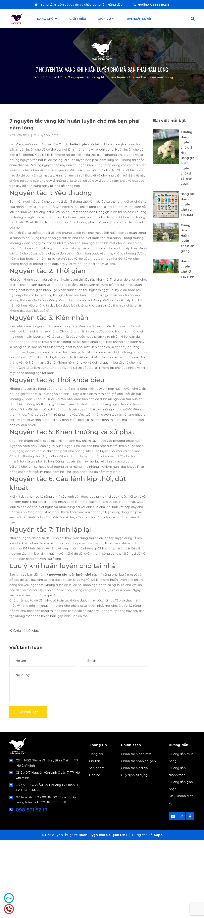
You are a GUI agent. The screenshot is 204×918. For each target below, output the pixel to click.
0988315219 (159, 4)
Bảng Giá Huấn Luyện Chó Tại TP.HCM (188, 204)
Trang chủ (96, 754)
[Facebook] (190, 816)
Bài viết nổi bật (169, 120)
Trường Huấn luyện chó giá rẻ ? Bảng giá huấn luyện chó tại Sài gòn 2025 (187, 158)
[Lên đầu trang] (191, 909)
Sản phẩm (97, 768)
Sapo (158, 835)
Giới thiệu (96, 761)
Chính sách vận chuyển (138, 761)
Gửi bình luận (28, 712)
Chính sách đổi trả (134, 768)
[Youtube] (173, 816)
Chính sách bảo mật (136, 754)
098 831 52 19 (31, 810)
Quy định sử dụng (134, 775)
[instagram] (181, 816)
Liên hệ (94, 775)
